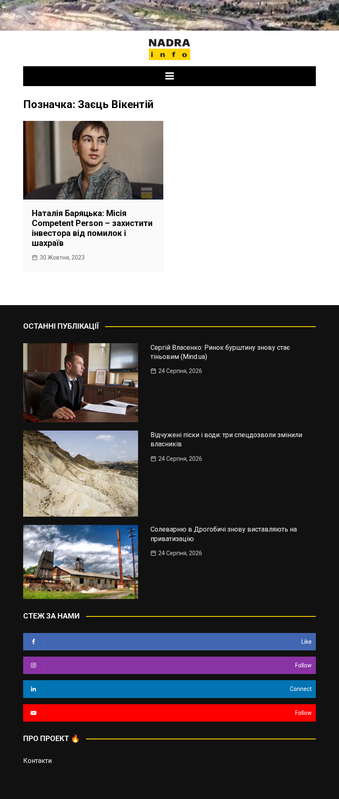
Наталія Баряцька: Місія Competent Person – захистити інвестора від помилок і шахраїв (92, 228)
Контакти (37, 761)
